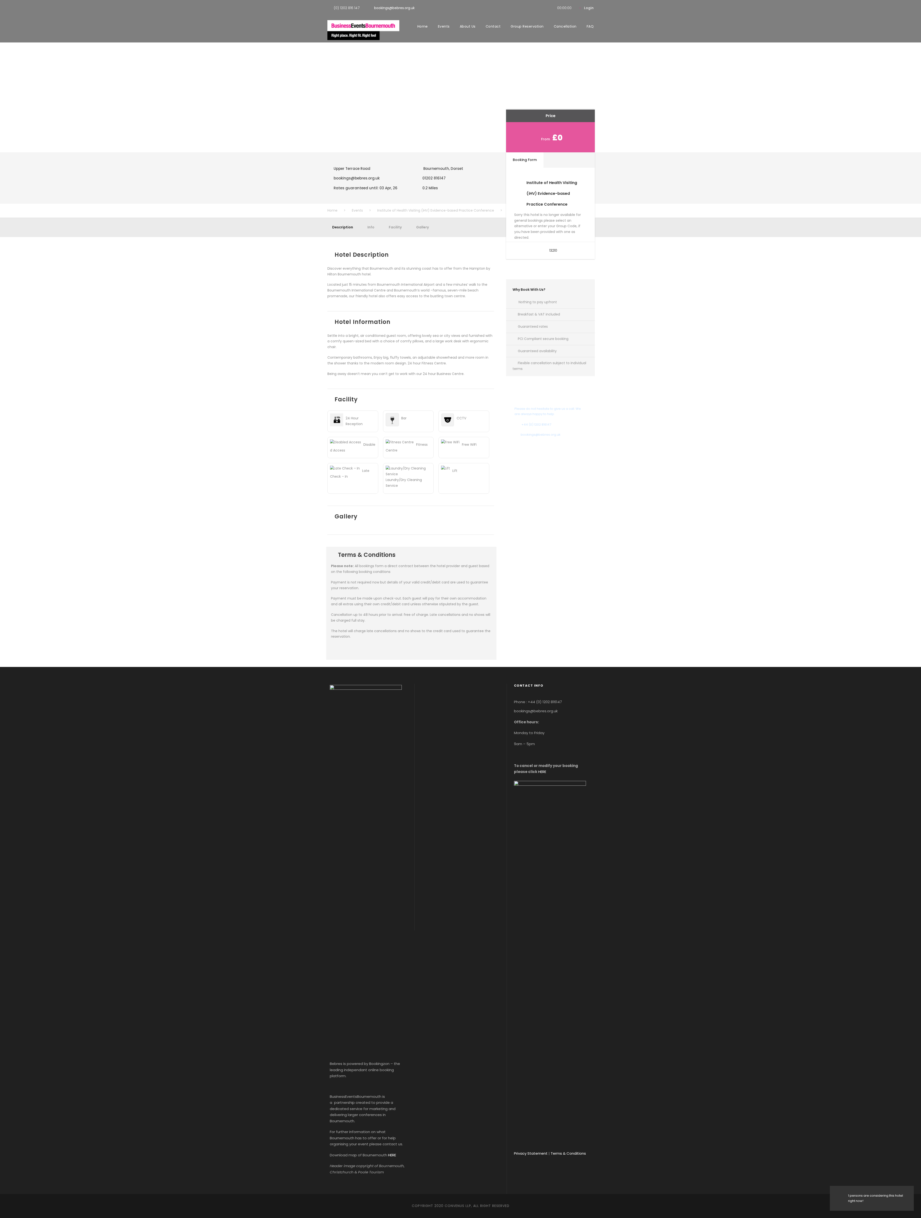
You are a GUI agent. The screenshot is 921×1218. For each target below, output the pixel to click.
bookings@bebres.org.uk (394, 8)
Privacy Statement (531, 1153)
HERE (392, 1155)
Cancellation (565, 26)
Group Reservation (527, 26)
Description (342, 227)
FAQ (590, 26)
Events (444, 26)
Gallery (422, 227)
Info (370, 227)
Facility (395, 227)
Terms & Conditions (568, 1153)
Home (422, 26)
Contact (493, 26)
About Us (468, 26)
